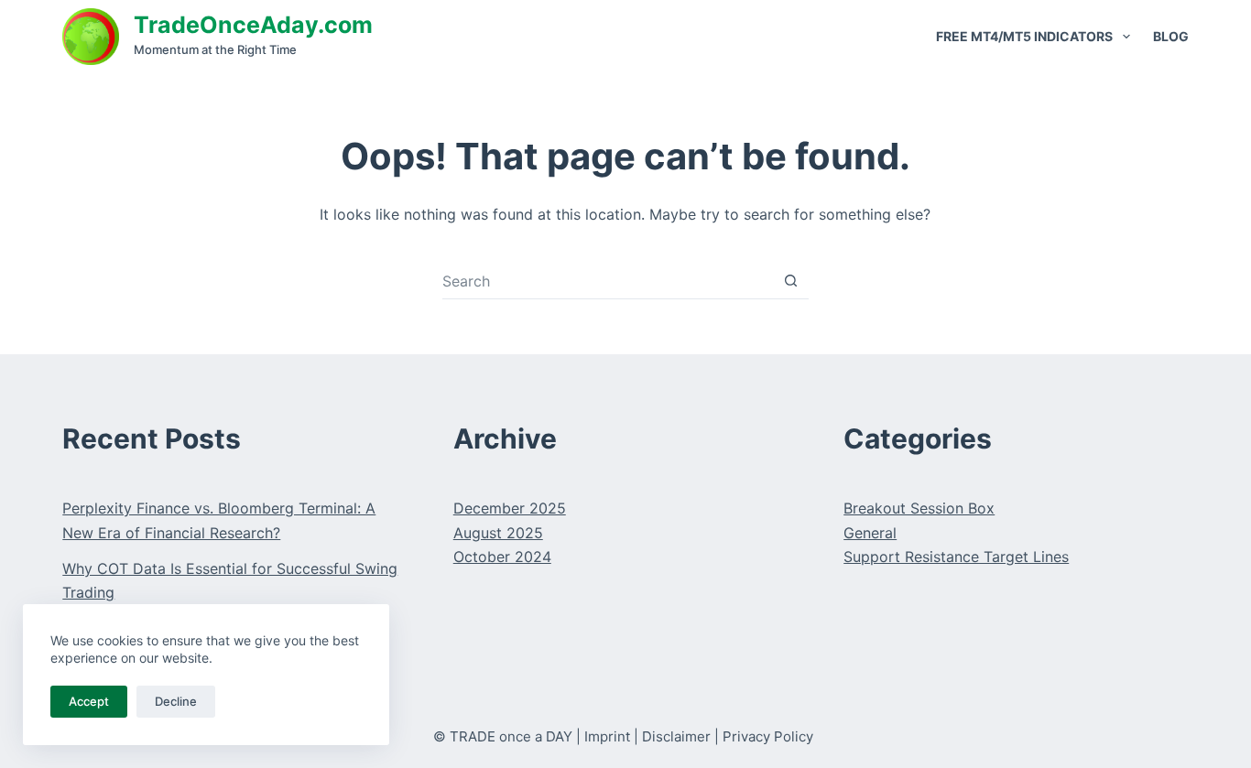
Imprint (607, 736)
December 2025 (509, 508)
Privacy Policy (768, 736)
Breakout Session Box (919, 508)
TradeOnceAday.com (253, 24)
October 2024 (502, 556)
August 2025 (498, 533)
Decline (176, 701)
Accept (89, 701)
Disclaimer (676, 736)
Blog (1171, 36)
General (870, 533)
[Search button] (791, 280)
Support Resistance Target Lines (956, 556)
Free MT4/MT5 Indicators (1024, 36)
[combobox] (607, 281)
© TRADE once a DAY (502, 736)
